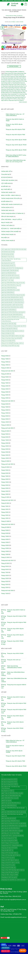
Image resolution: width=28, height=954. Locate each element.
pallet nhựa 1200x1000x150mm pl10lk (10, 290)
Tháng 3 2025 (5, 395)
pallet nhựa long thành (6, 304)
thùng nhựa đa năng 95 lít (20, 97)
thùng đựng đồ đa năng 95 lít (18, 82)
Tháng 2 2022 (5, 491)
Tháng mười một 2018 (7, 590)
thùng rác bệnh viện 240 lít (20, 326)
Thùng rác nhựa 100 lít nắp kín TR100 (16, 139)
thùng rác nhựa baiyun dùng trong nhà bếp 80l (12, 338)
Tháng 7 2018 (5, 593)
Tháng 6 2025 (5, 386)
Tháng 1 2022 (5, 494)
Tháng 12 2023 (5, 425)
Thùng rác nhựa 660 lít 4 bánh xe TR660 (15, 120)
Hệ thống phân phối (14, 948)
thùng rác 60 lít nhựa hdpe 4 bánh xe (10, 852)
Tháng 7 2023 (5, 440)
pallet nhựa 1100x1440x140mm (9, 287)
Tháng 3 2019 (5, 584)
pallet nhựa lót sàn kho (18, 304)
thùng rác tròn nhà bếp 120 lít (8, 340)
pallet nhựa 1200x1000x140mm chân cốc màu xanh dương (13, 808)
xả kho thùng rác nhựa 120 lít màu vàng (10, 345)
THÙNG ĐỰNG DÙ (6, 207)
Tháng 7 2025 (5, 383)
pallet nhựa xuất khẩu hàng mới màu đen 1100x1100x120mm (10, 320)
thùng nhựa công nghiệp (7, 78)
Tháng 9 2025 (5, 377)
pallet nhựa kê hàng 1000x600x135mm (10, 820)
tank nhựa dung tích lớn (18, 835)
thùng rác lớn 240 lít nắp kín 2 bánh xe (10, 860)
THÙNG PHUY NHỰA (7, 234)
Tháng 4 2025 (5, 392)
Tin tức (23, 948)
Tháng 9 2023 (5, 434)
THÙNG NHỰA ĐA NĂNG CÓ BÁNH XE (14, 15)
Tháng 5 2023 (5, 446)
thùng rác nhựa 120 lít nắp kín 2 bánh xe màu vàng (13, 335)
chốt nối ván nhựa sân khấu (7, 254)
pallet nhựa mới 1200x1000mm (9, 309)
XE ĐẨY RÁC (4, 186)
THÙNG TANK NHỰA (7, 240)
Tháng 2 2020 (5, 551)
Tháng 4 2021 (5, 512)
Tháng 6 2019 (5, 575)
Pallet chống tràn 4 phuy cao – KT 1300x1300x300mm (15, 114)
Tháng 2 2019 (5, 587)
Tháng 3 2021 (5, 515)
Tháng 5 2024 (5, 413)
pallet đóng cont (5, 833)
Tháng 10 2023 (5, 431)
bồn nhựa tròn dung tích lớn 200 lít (9, 779)
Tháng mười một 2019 (7, 560)
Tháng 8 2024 (5, 404)
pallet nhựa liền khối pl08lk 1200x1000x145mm (12, 299)
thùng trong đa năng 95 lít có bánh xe (9, 98)
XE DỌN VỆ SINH (6, 177)
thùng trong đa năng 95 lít (13, 94)
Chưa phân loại (5, 174)
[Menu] (2, 4)
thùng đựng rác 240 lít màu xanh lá (9, 877)
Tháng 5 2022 (5, 482)
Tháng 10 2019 (5, 563)
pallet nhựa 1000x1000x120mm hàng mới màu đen (13, 282)
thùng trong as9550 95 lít (18, 81)
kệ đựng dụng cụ (19, 268)
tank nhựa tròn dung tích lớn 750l (9, 838)
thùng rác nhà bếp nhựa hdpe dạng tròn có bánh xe (12, 330)
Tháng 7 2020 (5, 536)
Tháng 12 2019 (5, 557)
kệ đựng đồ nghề (5, 270)
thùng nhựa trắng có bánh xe (15, 90)
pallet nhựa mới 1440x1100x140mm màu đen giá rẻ (13, 312)
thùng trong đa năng (9, 87)
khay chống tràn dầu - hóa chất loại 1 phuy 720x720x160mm (11, 787)
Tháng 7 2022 (5, 476)
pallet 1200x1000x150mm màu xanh (10, 798)
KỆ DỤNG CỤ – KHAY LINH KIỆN (10, 228)
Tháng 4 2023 (5, 449)
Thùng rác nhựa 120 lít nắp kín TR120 (16, 144)
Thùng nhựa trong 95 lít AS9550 (14, 17)
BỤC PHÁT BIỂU (5, 189)
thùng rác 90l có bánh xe (7, 326)
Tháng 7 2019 (5, 572)
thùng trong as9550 (9, 73)
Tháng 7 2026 (5, 358)
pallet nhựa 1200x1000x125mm (9, 805)
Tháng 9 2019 (5, 566)
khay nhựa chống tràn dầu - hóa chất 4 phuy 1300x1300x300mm (11, 260)
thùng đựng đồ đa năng (17, 92)
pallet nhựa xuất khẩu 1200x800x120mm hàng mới (13, 317)
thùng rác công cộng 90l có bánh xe (9, 328)
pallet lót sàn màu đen (6, 800)
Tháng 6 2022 (5, 479)
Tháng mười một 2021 (7, 500)
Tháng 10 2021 (5, 503)
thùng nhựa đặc (4, 84)
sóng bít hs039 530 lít (6, 835)
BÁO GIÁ (22, 950)
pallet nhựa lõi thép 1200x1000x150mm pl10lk (12, 307)
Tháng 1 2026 (5, 364)
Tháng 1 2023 (5, 458)
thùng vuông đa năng (18, 73)
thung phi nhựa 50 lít (6, 845)
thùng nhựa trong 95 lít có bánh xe (16, 100)
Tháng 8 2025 (5, 380)
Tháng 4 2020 (5, 545)
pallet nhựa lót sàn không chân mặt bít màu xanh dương (14, 823)
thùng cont (12, 76)
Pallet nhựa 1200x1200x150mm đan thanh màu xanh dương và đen (16, 161)
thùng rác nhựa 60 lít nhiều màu (8, 867)
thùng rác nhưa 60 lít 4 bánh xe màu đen (10, 862)
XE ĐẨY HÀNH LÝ (6, 201)
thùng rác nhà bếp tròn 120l (8, 333)
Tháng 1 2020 (5, 554)
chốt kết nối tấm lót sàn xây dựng (18, 249)
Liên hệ (13, 949)
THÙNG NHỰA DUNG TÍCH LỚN (10, 198)
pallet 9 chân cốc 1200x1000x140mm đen (11, 795)
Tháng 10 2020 (5, 527)
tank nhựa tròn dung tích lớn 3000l (9, 840)
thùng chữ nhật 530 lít (17, 845)
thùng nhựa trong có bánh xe (14, 79)
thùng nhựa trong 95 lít (10, 95)
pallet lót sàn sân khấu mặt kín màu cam (10, 275)
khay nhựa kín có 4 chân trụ (8, 790)
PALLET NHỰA (5, 222)
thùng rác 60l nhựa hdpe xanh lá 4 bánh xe (11, 855)
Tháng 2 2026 (5, 362)
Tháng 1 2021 (5, 518)
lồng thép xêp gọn (14, 270)
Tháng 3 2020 (5, 548)
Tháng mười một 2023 (7, 428)
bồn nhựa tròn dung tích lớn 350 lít (9, 781)
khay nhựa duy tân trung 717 (8, 263)
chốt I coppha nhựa (6, 249)
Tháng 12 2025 (5, 368)
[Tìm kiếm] (22, 4)
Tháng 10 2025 (5, 374)
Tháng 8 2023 (5, 437)
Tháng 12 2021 (5, 497)
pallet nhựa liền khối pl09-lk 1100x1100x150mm (12, 302)
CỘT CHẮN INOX (6, 183)
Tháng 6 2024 (5, 410)
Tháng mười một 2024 (7, 401)
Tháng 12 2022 (5, 461)
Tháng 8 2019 (5, 569)
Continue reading (14, 66)
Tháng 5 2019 (5, 578)
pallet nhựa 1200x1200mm (8, 292)
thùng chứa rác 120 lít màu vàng (9, 323)
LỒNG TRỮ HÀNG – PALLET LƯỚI (10, 219)
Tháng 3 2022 (5, 488)
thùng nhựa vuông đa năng (20, 87)
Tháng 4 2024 (5, 416)
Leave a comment (23, 102)
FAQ (17, 949)
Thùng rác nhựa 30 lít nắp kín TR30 (15, 129)
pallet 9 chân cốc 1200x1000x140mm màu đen (12, 793)
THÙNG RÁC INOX (6, 210)
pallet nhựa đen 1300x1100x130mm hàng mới (12, 830)
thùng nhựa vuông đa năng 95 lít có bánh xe (10, 89)
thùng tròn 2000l (14, 874)
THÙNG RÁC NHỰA (6, 192)
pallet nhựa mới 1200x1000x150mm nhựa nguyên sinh (14, 825)
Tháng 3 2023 (5, 452)
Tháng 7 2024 (5, 407)
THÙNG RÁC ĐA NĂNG (7, 180)
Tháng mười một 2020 (7, 524)
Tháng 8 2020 (5, 533)
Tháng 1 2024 (5, 422)
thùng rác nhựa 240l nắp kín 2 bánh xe (10, 872)
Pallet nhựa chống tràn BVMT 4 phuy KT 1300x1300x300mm (16, 155)
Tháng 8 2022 (5, 473)
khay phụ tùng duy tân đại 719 (8, 265)
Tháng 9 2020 (5, 530)
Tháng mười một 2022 (7, 464)
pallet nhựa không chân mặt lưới (9, 818)
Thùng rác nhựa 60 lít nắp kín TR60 (15, 134)
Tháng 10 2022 (5, 467)
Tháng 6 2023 (5, 443)
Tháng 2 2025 (5, 398)
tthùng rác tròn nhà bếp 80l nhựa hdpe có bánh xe (12, 343)
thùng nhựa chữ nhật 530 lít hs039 (9, 847)
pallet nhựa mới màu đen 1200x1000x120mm (12, 314)
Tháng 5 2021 (5, 509)
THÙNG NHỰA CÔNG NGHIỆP (9, 231)
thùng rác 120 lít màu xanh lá (8, 857)
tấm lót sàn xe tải (21, 879)
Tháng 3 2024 (5, 419)
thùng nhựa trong (10, 97)
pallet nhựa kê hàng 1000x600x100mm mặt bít (12, 297)
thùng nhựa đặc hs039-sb (7, 850)
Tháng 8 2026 (5, 355)
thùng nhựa (16, 74)
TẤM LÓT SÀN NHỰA (7, 216)
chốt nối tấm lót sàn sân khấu (8, 251)
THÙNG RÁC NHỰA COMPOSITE (10, 204)
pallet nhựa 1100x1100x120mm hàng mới (11, 285)
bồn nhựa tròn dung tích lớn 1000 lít (10, 784)
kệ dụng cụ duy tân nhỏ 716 (8, 268)
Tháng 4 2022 (5, 485)
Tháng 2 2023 (5, 455)
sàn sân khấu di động (14, 833)
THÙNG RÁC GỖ (6, 171)
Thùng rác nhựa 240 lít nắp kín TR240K (14, 125)
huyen (21, 21)
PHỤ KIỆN (4, 237)
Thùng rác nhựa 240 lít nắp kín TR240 (16, 150)
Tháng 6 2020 (5, 539)
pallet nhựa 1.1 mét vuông (7, 280)
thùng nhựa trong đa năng (8, 86)
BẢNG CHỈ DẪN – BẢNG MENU (10, 195)
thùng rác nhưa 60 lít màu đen (8, 865)
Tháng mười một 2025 (7, 370)
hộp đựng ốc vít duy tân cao (8, 256)
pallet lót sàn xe (5, 277)
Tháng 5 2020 (5, 542)
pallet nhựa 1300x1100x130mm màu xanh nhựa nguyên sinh (12, 815)
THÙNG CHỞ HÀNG (7, 225)
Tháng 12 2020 (5, 521)
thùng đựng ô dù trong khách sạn (9, 879)
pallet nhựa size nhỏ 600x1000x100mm (10, 828)
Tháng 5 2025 (5, 389)
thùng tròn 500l (5, 874)
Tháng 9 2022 (5, 470)
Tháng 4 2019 (5, 581)
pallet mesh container (14, 277)
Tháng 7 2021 (5, 506)
